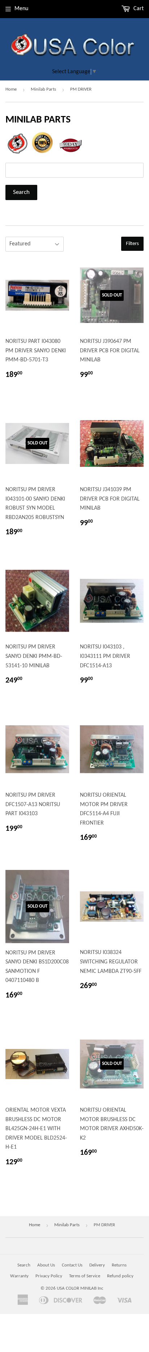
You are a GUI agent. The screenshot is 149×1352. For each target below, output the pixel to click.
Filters (132, 243)
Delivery (97, 1265)
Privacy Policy (48, 1276)
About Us (46, 1265)
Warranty (19, 1276)
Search (23, 1265)
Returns (119, 1265)
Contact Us (72, 1265)
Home (11, 89)
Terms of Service (84, 1276)
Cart (138, 9)
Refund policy (120, 1276)
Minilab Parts (43, 89)
